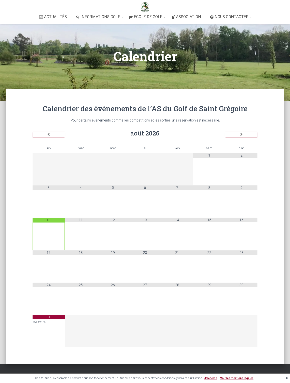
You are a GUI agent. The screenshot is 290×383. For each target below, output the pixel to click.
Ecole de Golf (148, 16)
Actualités (56, 16)
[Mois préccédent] (49, 134)
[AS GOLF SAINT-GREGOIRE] (145, 7)
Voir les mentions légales (237, 378)
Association (189, 16)
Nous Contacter (232, 16)
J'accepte (210, 378)
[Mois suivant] (241, 134)
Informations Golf (100, 16)
